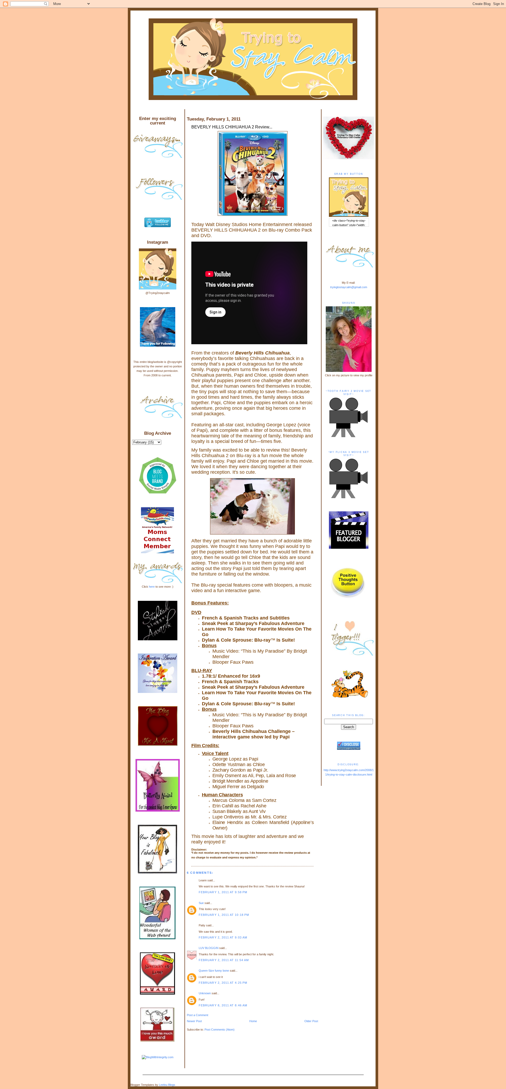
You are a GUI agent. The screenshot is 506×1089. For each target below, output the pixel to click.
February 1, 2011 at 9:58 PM (223, 892)
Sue (201, 903)
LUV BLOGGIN (208, 948)
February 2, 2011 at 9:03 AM (223, 937)
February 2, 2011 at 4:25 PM (223, 982)
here (152, 586)
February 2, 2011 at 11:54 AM (224, 960)
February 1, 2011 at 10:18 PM (224, 914)
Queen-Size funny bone (214, 970)
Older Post (311, 1021)
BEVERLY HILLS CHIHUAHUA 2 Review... (231, 127)
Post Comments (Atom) (220, 1029)
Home (253, 1021)
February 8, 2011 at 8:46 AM (223, 1005)
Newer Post (194, 1021)
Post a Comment (197, 1015)
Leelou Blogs (167, 1084)
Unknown (205, 993)
